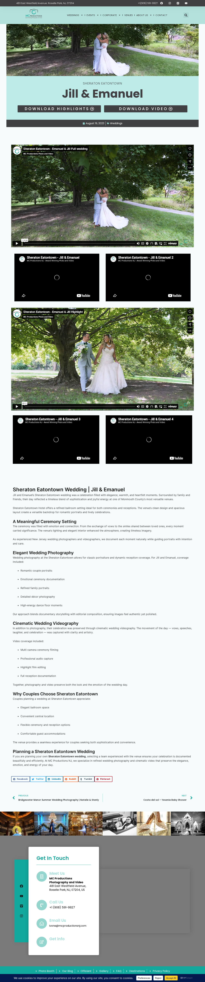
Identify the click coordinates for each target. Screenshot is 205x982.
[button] (186, 15)
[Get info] (42, 942)
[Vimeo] (21, 906)
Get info (57, 939)
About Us (142, 15)
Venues (128, 15)
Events (91, 15)
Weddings (73, 15)
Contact (161, 15)
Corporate (109, 15)
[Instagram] (21, 916)
